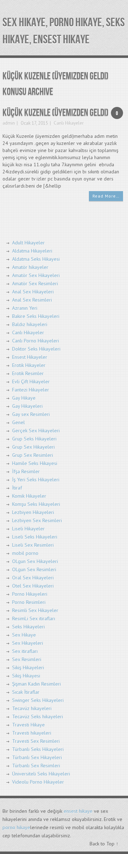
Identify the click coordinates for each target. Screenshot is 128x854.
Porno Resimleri (29, 602)
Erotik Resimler (28, 373)
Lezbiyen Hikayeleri (33, 512)
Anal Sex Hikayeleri (33, 291)
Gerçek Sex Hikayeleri (36, 430)
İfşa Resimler (26, 471)
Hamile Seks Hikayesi (34, 463)
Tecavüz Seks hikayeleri (37, 716)
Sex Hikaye (24, 635)
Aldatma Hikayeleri (32, 251)
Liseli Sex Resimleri (33, 545)
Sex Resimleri (26, 659)
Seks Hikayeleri (28, 626)
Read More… (105, 196)
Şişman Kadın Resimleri (36, 684)
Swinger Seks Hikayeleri (38, 700)
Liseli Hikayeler (28, 528)
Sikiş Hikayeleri (28, 667)
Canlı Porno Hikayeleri (35, 340)
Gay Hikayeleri (27, 406)
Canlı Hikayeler (69, 123)
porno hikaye (16, 827)
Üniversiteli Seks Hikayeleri (41, 774)
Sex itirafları (25, 651)
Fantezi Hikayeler (30, 390)
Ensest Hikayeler (29, 357)
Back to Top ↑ (104, 844)
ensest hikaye (78, 811)
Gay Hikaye (24, 398)
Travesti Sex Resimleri (36, 741)
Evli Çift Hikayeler (31, 381)
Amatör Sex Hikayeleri (36, 275)
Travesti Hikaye (28, 724)
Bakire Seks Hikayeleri (35, 316)
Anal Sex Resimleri (32, 300)
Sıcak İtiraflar (25, 692)
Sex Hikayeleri (27, 643)
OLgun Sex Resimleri (34, 569)
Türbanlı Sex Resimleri (36, 765)
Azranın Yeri (24, 308)
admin (8, 123)
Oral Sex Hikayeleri (33, 577)
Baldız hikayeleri (29, 324)
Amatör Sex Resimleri (35, 283)
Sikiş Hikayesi (26, 675)
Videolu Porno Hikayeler (38, 782)
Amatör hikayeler (30, 267)
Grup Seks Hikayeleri (34, 439)
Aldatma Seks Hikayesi (36, 259)
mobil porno (25, 553)
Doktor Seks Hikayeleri (36, 349)
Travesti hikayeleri (31, 733)
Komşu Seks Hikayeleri (36, 504)
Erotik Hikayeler (29, 365)
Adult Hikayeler (28, 242)
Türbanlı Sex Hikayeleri (37, 757)
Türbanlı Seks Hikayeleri (38, 749)
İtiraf (17, 488)
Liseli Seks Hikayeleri (34, 537)
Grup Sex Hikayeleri (33, 447)
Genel (18, 422)
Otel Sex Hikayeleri (33, 586)
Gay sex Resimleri (31, 414)
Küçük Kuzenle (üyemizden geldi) (55, 113)
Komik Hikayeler (29, 496)
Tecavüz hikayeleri (32, 708)
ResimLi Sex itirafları (33, 618)
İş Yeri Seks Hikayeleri (35, 479)
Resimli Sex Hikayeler (35, 610)
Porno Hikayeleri (29, 594)
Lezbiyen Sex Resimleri (37, 520)
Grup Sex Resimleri (32, 455)
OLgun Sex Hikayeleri (35, 561)
